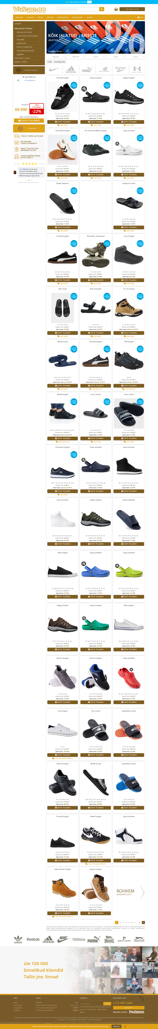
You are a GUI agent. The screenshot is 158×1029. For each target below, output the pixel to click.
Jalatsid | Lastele (20, 62)
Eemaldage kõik (59, 62)
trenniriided (26, 1018)
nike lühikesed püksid (132, 1018)
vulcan (40, 17)
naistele (30, 17)
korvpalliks (21, 39)
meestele (19, 17)
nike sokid (99, 1018)
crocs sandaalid (71, 1020)
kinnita (107, 1004)
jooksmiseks (21, 43)
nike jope (121, 1018)
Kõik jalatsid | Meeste (23, 28)
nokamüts (18, 1018)
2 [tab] (28, 175)
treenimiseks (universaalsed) (27, 36)
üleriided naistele (57, 1018)
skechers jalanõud (110, 1018)
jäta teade (128, 1008)
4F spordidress (29, 77)
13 (139, 922)
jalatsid (50, 17)
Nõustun (116, 1026)
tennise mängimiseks (25, 47)
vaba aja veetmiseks (24, 32)
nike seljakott (82, 1020)
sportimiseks (77, 17)
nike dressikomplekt (94, 1020)
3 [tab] (31, 175)
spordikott (46, 1018)
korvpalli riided (37, 1018)
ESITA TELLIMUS (30, 120)
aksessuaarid (62, 17)
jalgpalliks (20, 54)
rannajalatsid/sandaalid (25, 51)
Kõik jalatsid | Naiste (22, 58)
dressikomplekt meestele (86, 1018)
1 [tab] (26, 175)
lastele (89, 17)
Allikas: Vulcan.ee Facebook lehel (28, 178)
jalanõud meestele (71, 1018)
